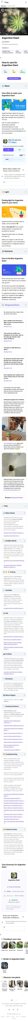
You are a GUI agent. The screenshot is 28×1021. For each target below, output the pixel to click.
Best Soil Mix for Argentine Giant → (14, 636)
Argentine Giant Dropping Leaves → (14, 803)
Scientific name (6, 51)
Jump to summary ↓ (14, 78)
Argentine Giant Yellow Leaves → (13, 816)
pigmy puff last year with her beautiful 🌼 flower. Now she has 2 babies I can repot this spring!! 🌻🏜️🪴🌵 (13, 446)
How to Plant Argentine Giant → (13, 736)
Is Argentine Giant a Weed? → (12, 750)
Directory (14, 1018)
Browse (14, 497)
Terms (17, 1016)
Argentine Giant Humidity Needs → (14, 608)
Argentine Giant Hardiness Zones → (14, 725)
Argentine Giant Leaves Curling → (13, 814)
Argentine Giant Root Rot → (11, 536)
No (8, 149)
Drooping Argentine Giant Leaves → (14, 800)
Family (25, 51)
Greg (20, 129)
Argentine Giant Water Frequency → (14, 533)
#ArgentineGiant (12, 305)
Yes (20, 149)
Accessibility (23, 1016)
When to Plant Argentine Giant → (13, 733)
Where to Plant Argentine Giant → (13, 739)
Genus (17, 51)
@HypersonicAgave (11, 9)
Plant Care (3, 6)
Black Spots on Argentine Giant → (13, 805)
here (8, 718)
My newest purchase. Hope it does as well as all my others (14, 313)
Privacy (13, 1016)
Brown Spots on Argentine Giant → (14, 808)
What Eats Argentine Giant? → (12, 798)
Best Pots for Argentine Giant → (13, 639)
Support (2, 1016)
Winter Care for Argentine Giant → (13, 742)
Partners (8, 1016)
